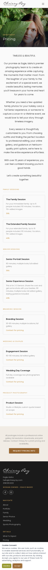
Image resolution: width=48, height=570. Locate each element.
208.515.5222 (8, 483)
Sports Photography (12, 524)
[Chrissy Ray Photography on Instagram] (11, 492)
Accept (17, 566)
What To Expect (9, 536)
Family (6, 512)
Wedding (7, 520)
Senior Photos (9, 516)
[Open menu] (43, 3)
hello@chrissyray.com (12, 480)
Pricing (6, 540)
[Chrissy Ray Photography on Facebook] (5, 492)
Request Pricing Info (24, 451)
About (5, 505)
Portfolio (6, 509)
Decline (6, 566)
